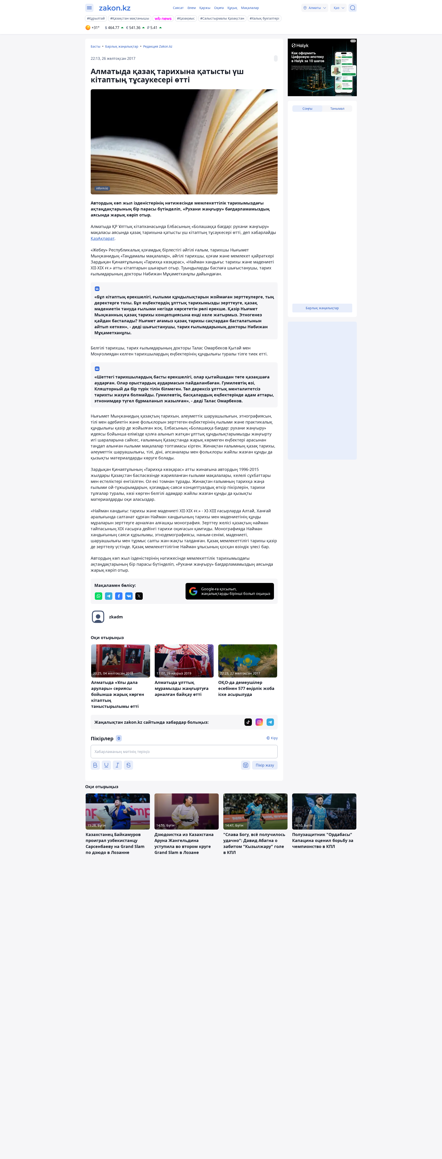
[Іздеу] (353, 8)
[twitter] (139, 596)
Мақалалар (250, 8)
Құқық (232, 8)
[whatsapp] (98, 596)
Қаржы (204, 8)
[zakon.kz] (115, 8)
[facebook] (119, 596)
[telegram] (109, 596)
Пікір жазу (265, 765)
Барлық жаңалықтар (121, 46)
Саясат (178, 8)
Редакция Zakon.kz (157, 46)
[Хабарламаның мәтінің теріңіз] (184, 751)
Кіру (274, 738)
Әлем (191, 8)
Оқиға (219, 8)
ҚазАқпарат (102, 238)
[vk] (129, 596)
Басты (95, 46)
